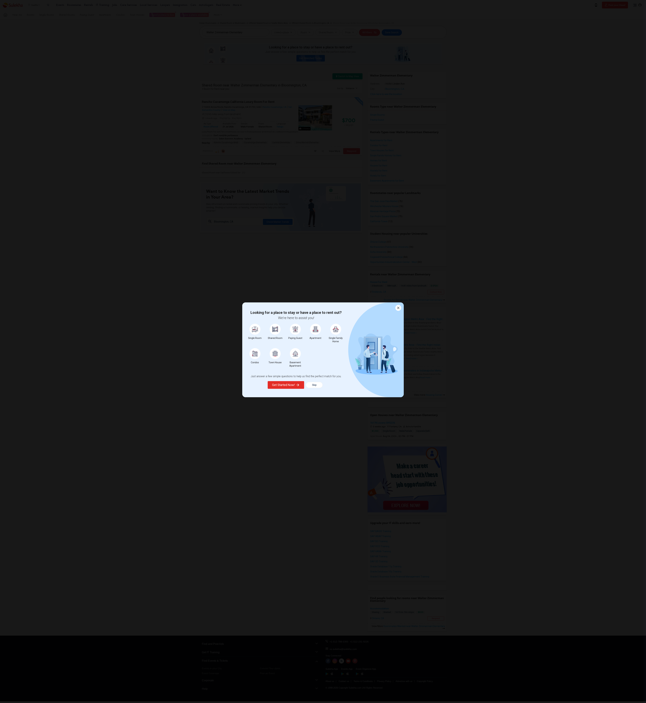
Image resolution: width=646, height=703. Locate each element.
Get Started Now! (283, 385)
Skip (314, 385)
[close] (398, 308)
